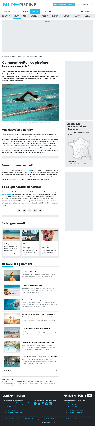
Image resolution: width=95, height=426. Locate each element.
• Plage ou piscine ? (34, 383)
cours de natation (26, 170)
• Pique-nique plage (23, 385)
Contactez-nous (60, 419)
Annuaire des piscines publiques (16, 412)
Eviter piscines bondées (36, 56)
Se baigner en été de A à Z (9, 56)
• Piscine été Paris (22, 383)
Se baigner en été (23, 56)
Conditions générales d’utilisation (41, 419)
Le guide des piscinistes (75, 412)
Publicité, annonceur (74, 403)
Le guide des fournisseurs (75, 410)
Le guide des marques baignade (77, 163)
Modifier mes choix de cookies (80, 419)
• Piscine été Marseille (10, 383)
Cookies (53, 419)
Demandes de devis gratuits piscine (64, 4)
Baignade (4, 381)
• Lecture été (13, 385)
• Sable (6, 385)
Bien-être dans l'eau (33, 381)
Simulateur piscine (82, 4)
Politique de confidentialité (24, 419)
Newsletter (10, 408)
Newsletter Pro (72, 405)
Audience (68, 419)
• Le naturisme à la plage (36, 385)
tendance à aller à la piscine (49, 137)
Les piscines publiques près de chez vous (77, 126)
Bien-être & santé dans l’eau (18, 381)
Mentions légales (10, 419)
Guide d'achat (11, 410)
